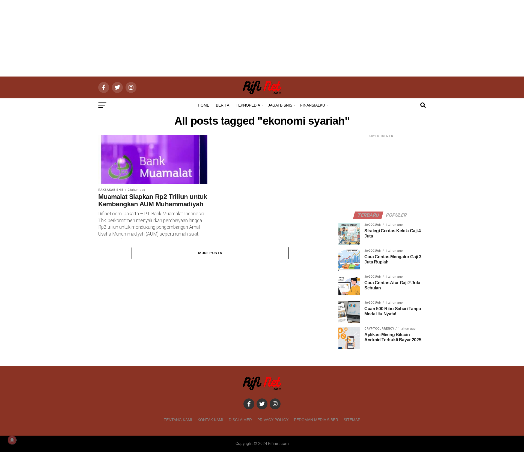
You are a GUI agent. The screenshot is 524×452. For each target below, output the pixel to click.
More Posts (210, 253)
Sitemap (352, 420)
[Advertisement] (262, 38)
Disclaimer (240, 420)
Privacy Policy (272, 420)
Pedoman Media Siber (316, 420)
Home (203, 105)
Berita (222, 105)
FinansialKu (312, 105)
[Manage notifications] (12, 440)
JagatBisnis (280, 105)
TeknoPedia (248, 105)
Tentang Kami (178, 420)
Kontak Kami (210, 420)
